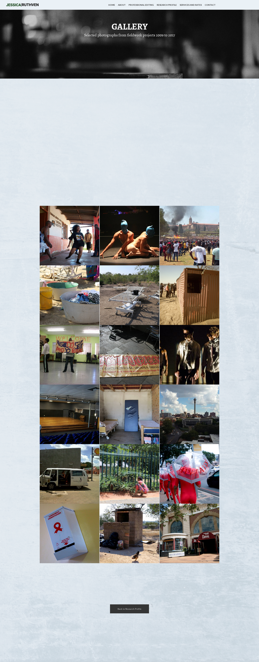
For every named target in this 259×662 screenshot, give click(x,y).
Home (111, 5)
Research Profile (167, 5)
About (122, 5)
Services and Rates (191, 5)
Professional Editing (141, 5)
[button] (129, 608)
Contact (210, 5)
